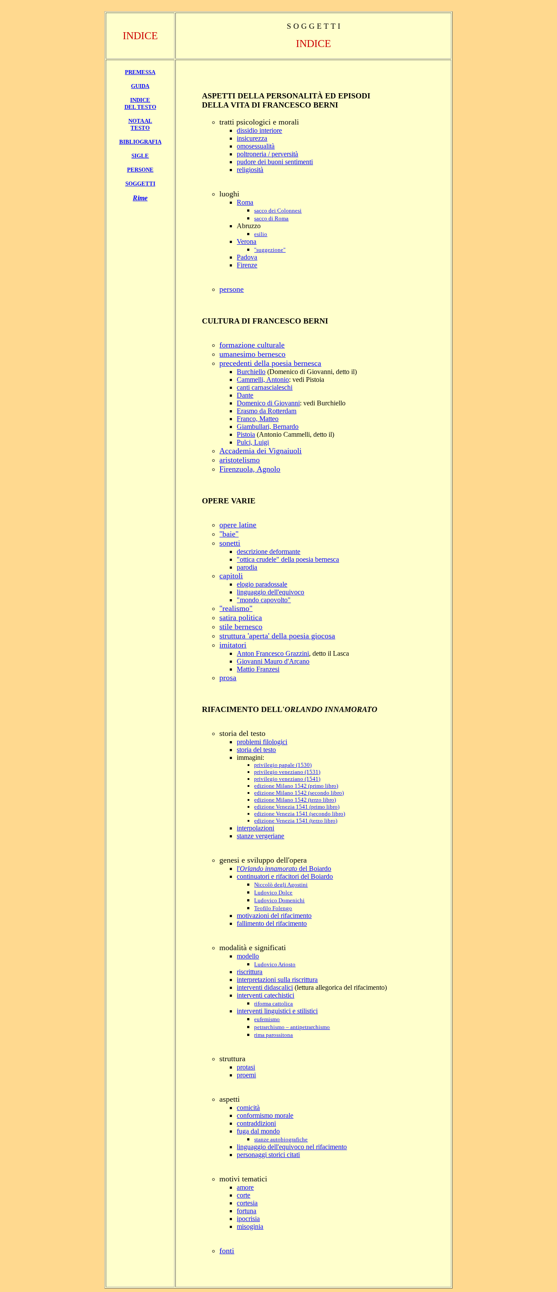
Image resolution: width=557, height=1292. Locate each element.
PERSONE (140, 169)
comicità (248, 1107)
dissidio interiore (259, 130)
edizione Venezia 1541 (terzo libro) (295, 820)
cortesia (247, 1203)
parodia (247, 567)
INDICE (140, 100)
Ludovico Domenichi (279, 900)
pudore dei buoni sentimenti (275, 161)
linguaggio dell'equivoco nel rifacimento (292, 1146)
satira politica (240, 617)
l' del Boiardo (284, 868)
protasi (246, 1067)
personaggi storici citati (268, 1154)
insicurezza (252, 138)
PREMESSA (140, 72)
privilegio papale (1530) (283, 765)
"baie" (228, 534)
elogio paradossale (262, 584)
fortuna (246, 1210)
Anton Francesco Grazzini (273, 653)
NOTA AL (140, 121)
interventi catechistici (265, 995)
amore (245, 1187)
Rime (140, 198)
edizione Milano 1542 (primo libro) (296, 786)
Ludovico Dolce (273, 892)
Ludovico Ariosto (274, 964)
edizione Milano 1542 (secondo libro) (299, 792)
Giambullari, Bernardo (268, 426)
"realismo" (235, 608)
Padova (247, 257)
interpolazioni (255, 828)
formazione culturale (252, 345)
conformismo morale (265, 1115)
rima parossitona (273, 1035)
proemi (246, 1075)
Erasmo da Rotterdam (266, 411)
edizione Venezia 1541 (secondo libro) (299, 813)
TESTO (140, 128)
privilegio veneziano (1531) (287, 772)
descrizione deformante (268, 551)
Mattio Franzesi (258, 669)
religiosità (250, 169)
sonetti (229, 543)
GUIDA (140, 86)
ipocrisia (248, 1218)
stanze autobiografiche (281, 1139)
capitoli (231, 575)
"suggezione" (269, 249)
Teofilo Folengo (273, 908)
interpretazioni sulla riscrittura (277, 979)
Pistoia (246, 434)
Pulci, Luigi (253, 442)
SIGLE (140, 155)
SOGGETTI (140, 183)
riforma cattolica (273, 1003)
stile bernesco (240, 626)
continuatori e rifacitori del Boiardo (285, 876)
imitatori (232, 645)
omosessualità (256, 146)
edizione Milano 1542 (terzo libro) (295, 799)
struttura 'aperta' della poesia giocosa (277, 635)
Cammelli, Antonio (263, 379)
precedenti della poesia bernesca (270, 363)
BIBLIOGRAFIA (140, 141)
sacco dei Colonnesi (278, 210)
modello (248, 956)
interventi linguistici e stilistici (277, 1011)
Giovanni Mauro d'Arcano (273, 661)
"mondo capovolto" (264, 600)
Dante (245, 395)
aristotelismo (239, 459)
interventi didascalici (265, 987)
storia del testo (256, 749)
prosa (227, 677)
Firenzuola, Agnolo (249, 469)
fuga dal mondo (258, 1131)
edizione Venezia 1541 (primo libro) (296, 806)
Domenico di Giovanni (268, 403)
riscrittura (249, 971)
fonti (226, 1250)
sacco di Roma (271, 218)
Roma (245, 202)
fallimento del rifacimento (272, 923)
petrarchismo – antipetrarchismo (292, 1027)
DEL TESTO (140, 107)
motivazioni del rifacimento (274, 915)
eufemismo (267, 1019)
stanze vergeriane (260, 836)
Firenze (247, 265)
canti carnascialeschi (264, 387)
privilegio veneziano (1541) (287, 779)
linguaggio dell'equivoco (270, 592)
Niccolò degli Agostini (281, 884)
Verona (246, 241)
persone (231, 289)
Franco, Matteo (257, 418)
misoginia (250, 1226)
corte (243, 1195)
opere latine (237, 524)
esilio (260, 234)
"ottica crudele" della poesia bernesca (288, 559)
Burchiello (251, 371)
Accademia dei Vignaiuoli (260, 450)
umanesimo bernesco (252, 354)
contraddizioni (256, 1123)
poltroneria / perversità (267, 154)
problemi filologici (262, 742)
